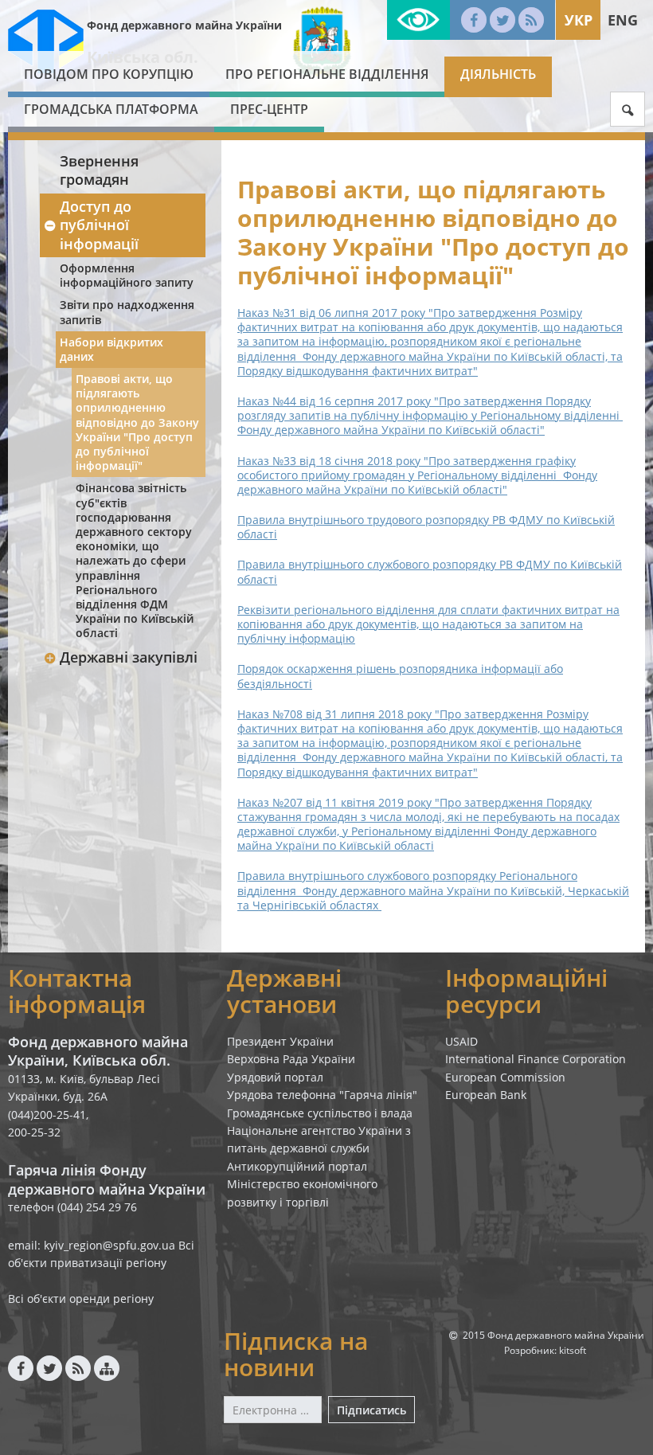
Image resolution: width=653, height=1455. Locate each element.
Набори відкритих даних (111, 349)
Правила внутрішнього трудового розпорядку (426, 527)
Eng (623, 19)
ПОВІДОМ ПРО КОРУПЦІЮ (109, 74)
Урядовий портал (275, 1077)
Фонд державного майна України (184, 25)
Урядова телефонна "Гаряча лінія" (322, 1094)
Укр (578, 19)
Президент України (280, 1041)
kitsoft (572, 1350)
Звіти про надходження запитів (127, 312)
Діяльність (498, 74)
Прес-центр (269, 109)
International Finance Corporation (535, 1058)
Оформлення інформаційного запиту (127, 275)
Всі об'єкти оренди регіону (81, 1298)
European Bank (485, 1094)
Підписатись (371, 1410)
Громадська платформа (111, 109)
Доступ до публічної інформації (99, 225)
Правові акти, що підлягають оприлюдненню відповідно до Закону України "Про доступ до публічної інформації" (137, 422)
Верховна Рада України (291, 1058)
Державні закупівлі (128, 657)
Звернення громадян (99, 170)
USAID (461, 1041)
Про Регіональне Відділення (326, 74)
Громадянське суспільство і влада (320, 1113)
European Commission (505, 1077)
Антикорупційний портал (297, 1166)
